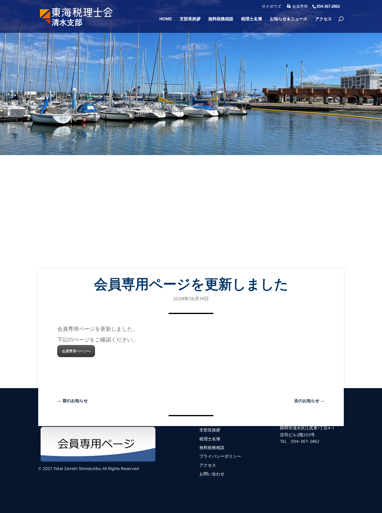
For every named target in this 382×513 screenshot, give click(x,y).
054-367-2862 (305, 441)
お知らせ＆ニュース (288, 19)
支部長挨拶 (190, 19)
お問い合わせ (211, 473)
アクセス (323, 19)
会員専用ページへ (76, 351)
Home (165, 19)
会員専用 (300, 6)
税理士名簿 (251, 19)
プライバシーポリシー (220, 456)
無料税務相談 (220, 19)
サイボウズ (271, 6)
